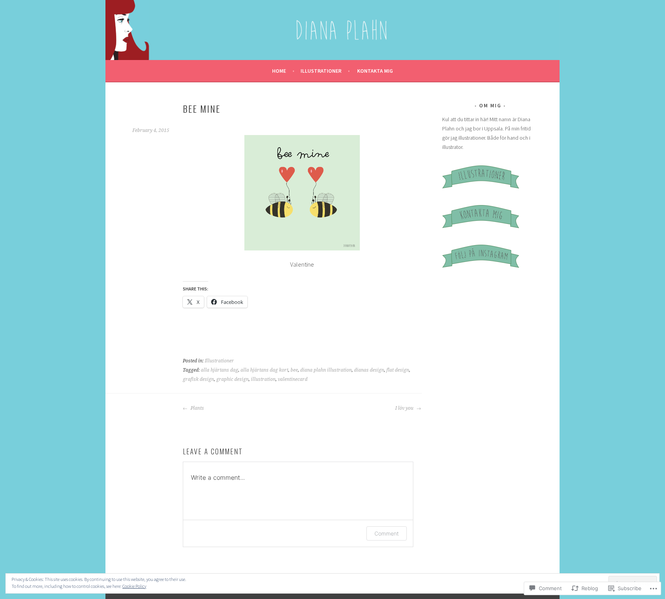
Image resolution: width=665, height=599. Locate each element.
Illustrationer (321, 70)
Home (279, 70)
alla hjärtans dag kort (264, 370)
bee (294, 370)
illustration (263, 379)
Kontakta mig (375, 70)
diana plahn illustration (326, 370)
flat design (397, 370)
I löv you (404, 408)
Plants (196, 408)
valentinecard (292, 379)
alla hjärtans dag (219, 370)
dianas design (369, 370)
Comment (386, 533)
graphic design (232, 379)
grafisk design (198, 379)
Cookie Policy (134, 586)
